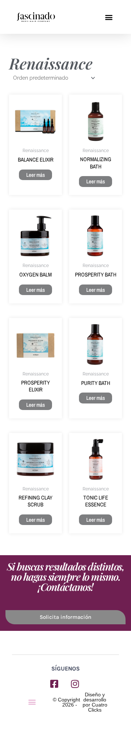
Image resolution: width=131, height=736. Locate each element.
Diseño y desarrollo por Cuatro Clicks (95, 702)
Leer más (35, 175)
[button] (109, 17)
